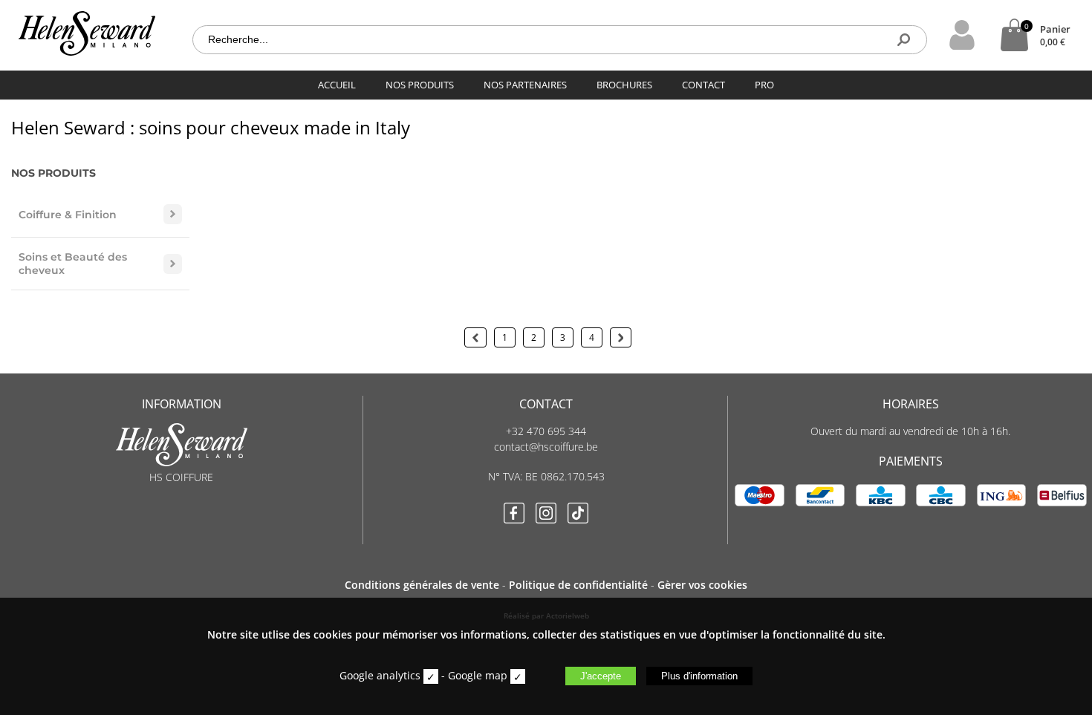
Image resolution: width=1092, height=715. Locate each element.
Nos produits (420, 84)
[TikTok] (578, 514)
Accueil (337, 84)
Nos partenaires (525, 84)
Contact (703, 84)
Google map (477, 675)
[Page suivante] (621, 337)
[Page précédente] (475, 337)
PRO (764, 84)
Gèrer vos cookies (702, 585)
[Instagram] (546, 514)
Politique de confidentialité (578, 585)
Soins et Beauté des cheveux (73, 263)
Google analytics (379, 675)
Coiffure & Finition (68, 214)
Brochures (624, 84)
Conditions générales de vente (422, 585)
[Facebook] (514, 514)
